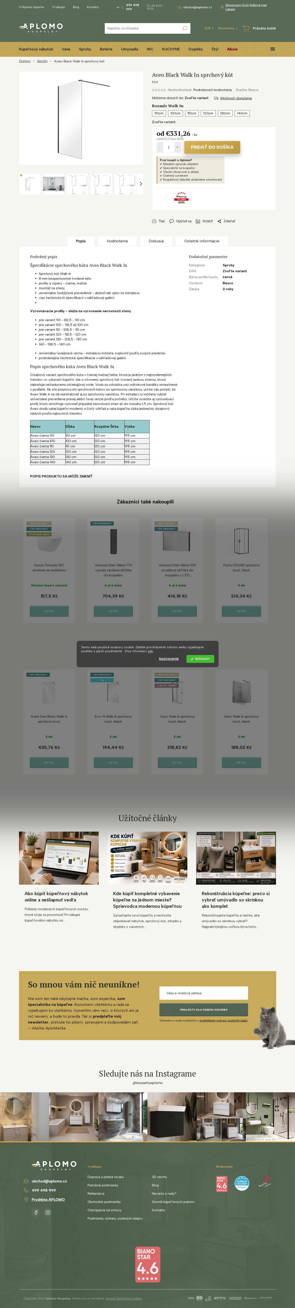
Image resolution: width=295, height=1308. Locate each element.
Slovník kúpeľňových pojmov (173, 1202)
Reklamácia (96, 1194)
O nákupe (58, 7)
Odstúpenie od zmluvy (104, 1210)
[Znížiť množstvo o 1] (160, 147)
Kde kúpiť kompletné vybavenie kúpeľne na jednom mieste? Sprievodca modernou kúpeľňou (147, 900)
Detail (49, 611)
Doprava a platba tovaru (106, 1177)
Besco (228, 283)
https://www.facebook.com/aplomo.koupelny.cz (35, 1212)
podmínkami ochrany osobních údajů (223, 1020)
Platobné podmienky (103, 1185)
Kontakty (93, 7)
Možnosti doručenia (236, 98)
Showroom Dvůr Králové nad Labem (246, 7)
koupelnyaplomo (47, 1212)
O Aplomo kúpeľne (31, 7)
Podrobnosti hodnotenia (212, 90)
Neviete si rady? (164, 1194)
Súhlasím (202, 659)
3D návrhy (159, 1177)
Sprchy (229, 265)
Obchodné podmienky (104, 1202)
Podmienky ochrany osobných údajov (115, 1218)
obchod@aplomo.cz (49, 1181)
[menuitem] (36, 49)
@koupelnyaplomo (147, 1083)
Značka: (247, 90)
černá (227, 277)
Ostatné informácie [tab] (201, 241)
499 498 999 (44, 1190)
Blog (76, 7)
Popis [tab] (81, 241)
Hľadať (184, 28)
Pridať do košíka (212, 147)
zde (150, 651)
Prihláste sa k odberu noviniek (204, 1009)
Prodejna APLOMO (48, 1199)
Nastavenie (169, 659)
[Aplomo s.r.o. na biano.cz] (148, 1264)
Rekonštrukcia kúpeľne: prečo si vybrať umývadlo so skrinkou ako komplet (236, 900)
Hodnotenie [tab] (117, 241)
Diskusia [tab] (156, 241)
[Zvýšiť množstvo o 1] (177, 147)
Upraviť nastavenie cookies (124, 1298)
